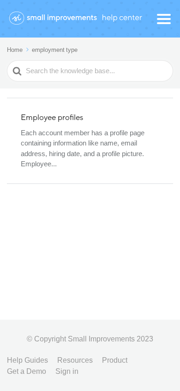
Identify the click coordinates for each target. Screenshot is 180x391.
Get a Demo (26, 371)
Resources (75, 360)
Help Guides (27, 360)
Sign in (66, 371)
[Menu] (164, 19)
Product (114, 360)
